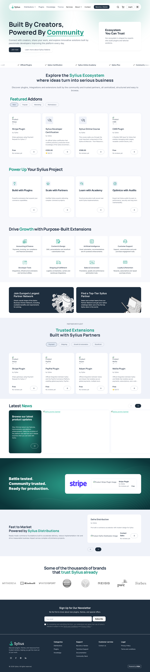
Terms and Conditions (70, 626)
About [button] (77, 7)
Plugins (41, 7)
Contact (88, 7)
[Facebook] (16, 658)
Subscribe (99, 619)
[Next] (138, 406)
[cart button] (123, 7)
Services (69, 7)
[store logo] (15, 7)
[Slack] (21, 658)
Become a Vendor (102, 7)
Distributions (58, 645)
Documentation (81, 653)
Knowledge (51, 7)
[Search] (118, 7)
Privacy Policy (86, 626)
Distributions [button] (29, 7)
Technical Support (82, 649)
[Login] (137, 7)
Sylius (16, 132)
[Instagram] (11, 658)
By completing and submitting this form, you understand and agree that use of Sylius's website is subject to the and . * (75, 625)
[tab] (14, 105)
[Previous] (131, 406)
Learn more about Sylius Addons (37, 50)
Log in (130, 7)
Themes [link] (61, 7)
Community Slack (82, 656)
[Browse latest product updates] (34, 446)
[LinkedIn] (26, 658)
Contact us (102, 645)
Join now (14, 50)
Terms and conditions (128, 649)
